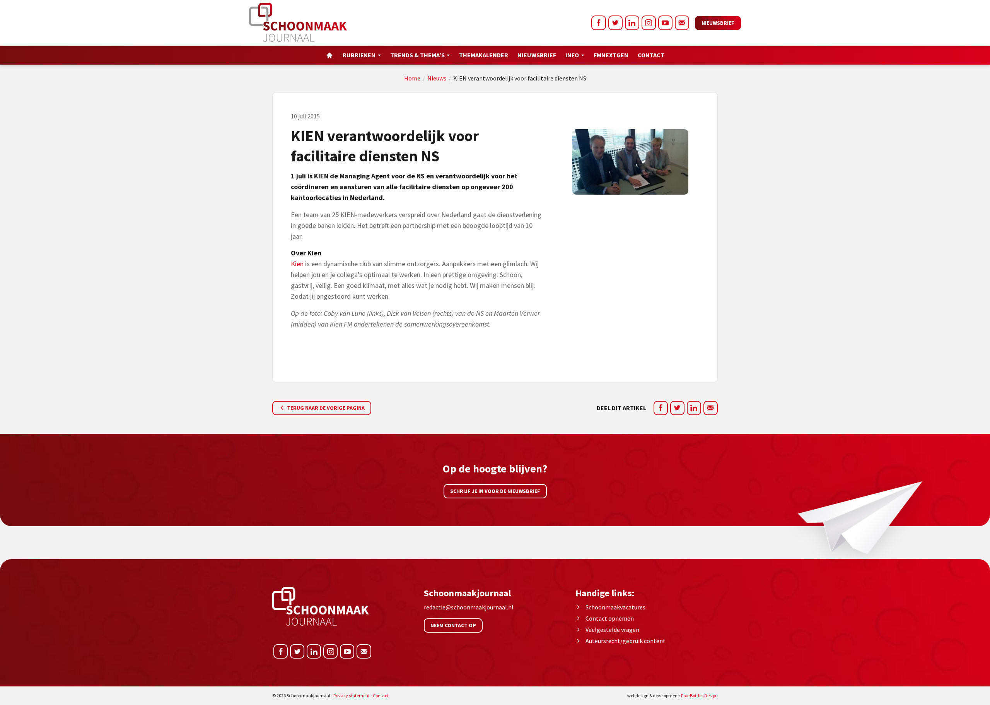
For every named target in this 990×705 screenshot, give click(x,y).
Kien (297, 263)
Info (572, 55)
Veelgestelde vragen (612, 629)
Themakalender (483, 55)
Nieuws (436, 78)
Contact (651, 55)
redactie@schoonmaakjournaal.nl (469, 607)
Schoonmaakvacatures (615, 607)
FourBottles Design (672, 695)
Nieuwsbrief (718, 22)
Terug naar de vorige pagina (325, 407)
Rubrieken (359, 55)
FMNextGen (611, 55)
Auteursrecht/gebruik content (625, 641)
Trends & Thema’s (417, 55)
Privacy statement (351, 695)
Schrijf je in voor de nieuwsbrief (495, 491)
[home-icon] (329, 55)
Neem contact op (453, 625)
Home (412, 78)
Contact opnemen (609, 618)
